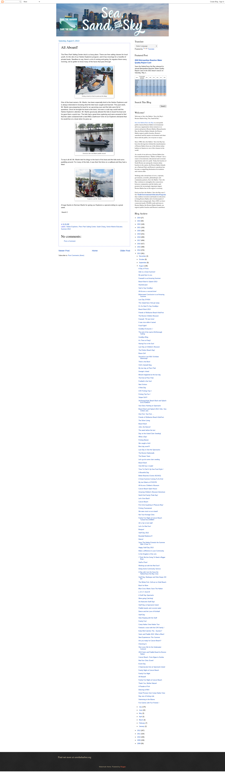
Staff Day (142, 615)
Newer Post (64, 250)
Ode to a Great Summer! (147, 272)
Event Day (142, 664)
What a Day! (143, 437)
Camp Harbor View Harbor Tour (149, 624)
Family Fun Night (144, 673)
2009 (139, 740)
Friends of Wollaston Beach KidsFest (151, 312)
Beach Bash (143, 424)
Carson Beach (143, 502)
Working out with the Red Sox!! (149, 565)
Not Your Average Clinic (147, 515)
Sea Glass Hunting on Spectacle (150, 406)
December (142, 256)
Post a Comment (69, 241)
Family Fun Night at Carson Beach (150, 680)
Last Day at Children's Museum (149, 347)
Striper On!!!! (143, 397)
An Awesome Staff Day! (147, 602)
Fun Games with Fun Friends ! (149, 703)
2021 (139, 227)
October (142, 259)
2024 (139, 218)
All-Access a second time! (147, 291)
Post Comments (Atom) (76, 255)
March (141, 720)
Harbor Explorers (72, 227)
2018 (139, 237)
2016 (139, 244)
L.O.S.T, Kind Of (144, 592)
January (142, 726)
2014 (139, 250)
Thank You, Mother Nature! (148, 683)
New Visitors (143, 384)
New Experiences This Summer (149, 637)
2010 (139, 737)
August (141, 266)
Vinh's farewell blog (145, 365)
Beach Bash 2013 (145, 309)
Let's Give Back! (144, 498)
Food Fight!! (143, 326)
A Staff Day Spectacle (146, 595)
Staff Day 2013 (144, 533)
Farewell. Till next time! (146, 319)
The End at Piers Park (146, 378)
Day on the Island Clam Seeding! (150, 433)
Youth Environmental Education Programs (151, 194)
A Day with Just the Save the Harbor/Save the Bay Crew (148, 573)
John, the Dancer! (145, 427)
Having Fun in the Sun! (146, 343)
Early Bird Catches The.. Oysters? (150, 631)
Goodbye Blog (143, 337)
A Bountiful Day (144, 472)
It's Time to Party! (145, 340)
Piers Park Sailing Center (87, 227)
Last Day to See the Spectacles (149, 450)
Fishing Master (144, 440)
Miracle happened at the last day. (150, 375)
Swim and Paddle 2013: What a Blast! (151, 634)
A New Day (142, 388)
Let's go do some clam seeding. (149, 459)
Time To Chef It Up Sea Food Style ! (151, 469)
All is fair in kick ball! (146, 523)
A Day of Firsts (144, 268)
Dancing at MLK (144, 690)
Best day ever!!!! (144, 446)
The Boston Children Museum (149, 316)
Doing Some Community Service (150, 569)
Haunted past (143, 285)
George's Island (144, 371)
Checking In (143, 644)
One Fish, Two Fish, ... (146, 414)
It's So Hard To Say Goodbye (148, 306)
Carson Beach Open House (148, 489)
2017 (139, 240)
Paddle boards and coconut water (150, 608)
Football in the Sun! (145, 381)
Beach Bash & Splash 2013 (148, 281)
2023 (139, 221)
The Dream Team (144, 456)
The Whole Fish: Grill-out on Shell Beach (152, 582)
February (142, 723)
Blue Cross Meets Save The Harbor (151, 589)
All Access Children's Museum (149, 485)
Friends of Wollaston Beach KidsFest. (151, 417)
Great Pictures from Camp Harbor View (152, 693)
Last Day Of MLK (144, 299)
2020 (139, 231)
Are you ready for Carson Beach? (150, 641)
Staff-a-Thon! (143, 562)
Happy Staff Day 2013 (146, 547)
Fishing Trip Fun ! (144, 394)
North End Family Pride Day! (148, 495)
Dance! (141, 539)
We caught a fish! (144, 443)
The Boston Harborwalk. (147, 453)
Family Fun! (143, 621)
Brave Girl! (142, 353)
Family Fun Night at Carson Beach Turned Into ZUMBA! (150, 519)
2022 (139, 224)
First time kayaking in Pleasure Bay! (151, 505)
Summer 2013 (66, 229)
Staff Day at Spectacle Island (149, 605)
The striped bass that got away (149, 303)
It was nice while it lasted (147, 322)
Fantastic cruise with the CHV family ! (151, 627)
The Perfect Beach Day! (147, 350)
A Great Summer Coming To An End (151, 479)
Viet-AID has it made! (146, 466)
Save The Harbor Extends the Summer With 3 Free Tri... (152, 543)
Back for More (143, 585)
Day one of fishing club (146, 696)
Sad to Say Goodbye (146, 288)
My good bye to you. (145, 275)
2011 (139, 734)
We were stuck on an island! (148, 511)
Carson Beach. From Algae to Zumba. (151, 657)
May (140, 713)
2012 (139, 730)
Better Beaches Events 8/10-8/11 (150, 476)
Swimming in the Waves (147, 699)
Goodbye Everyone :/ (146, 329)
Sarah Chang (101, 227)
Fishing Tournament (145, 508)
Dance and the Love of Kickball (149, 611)
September (143, 262)
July (140, 707)
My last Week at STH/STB (148, 482)
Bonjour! (141, 529)
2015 (139, 247)
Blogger (123, 767)
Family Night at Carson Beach (149, 670)
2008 (139, 743)
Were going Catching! (146, 598)
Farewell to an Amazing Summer (150, 278)
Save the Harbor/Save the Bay (144, 123)
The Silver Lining (144, 420)
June (141, 710)
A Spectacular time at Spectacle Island (152, 667)
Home (95, 250)
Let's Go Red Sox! (145, 526)
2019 (139, 234)
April (140, 716)
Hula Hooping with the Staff (148, 618)
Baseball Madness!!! (145, 536)
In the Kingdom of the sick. (148, 554)
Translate (151, 49)
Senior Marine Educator (114, 227)
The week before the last (147, 430)
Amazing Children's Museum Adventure (152, 492)
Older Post (125, 250)
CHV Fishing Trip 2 (145, 391)
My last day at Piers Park (147, 368)
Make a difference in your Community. (151, 551)
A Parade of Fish (144, 686)
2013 (139, 253)
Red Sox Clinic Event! (146, 660)
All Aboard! (142, 677)
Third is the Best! (144, 362)
